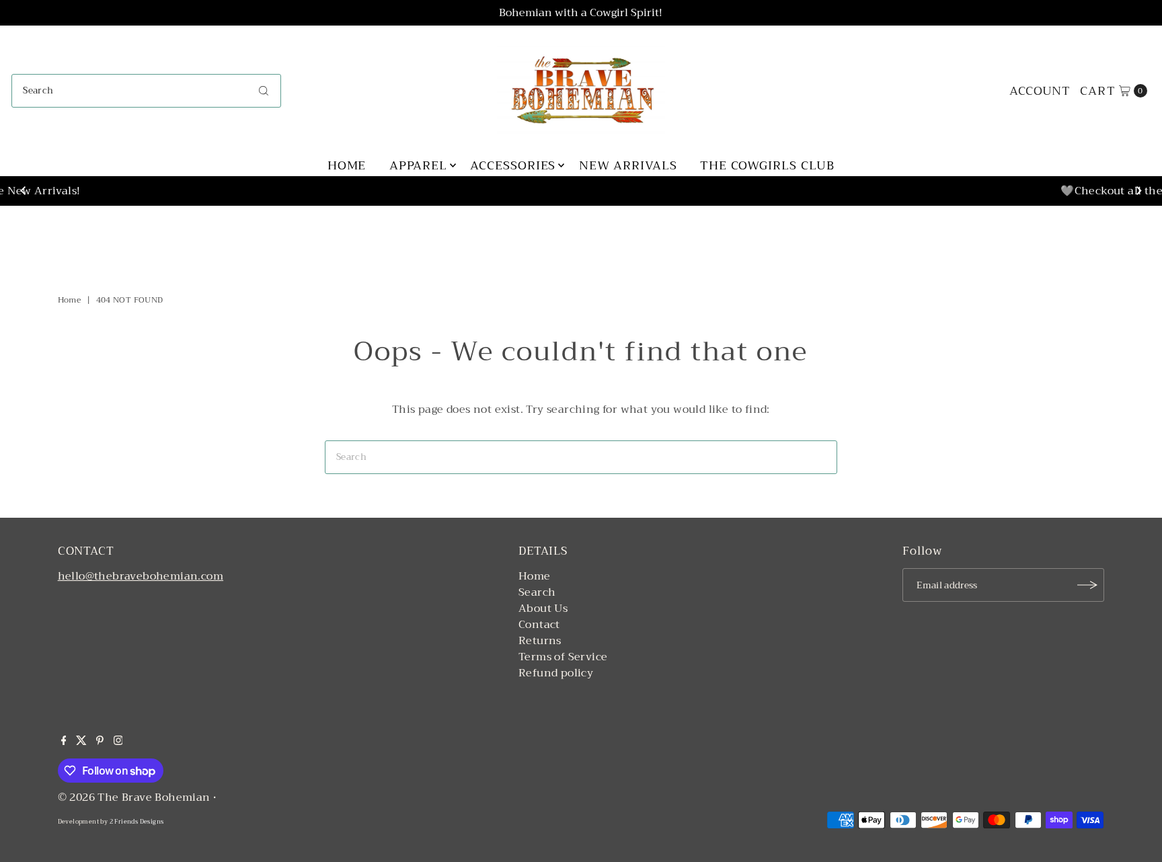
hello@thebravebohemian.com (140, 576)
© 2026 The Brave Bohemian (134, 797)
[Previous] (23, 191)
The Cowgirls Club (767, 165)
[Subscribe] (1087, 585)
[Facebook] (64, 742)
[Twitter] (81, 742)
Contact (539, 624)
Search (536, 592)
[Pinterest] (100, 742)
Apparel (418, 165)
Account (1039, 91)
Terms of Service (562, 657)
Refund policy (555, 673)
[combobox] (146, 91)
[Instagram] (118, 742)
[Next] (1138, 191)
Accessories (512, 165)
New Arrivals (628, 165)
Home (346, 165)
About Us (543, 608)
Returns (539, 640)
